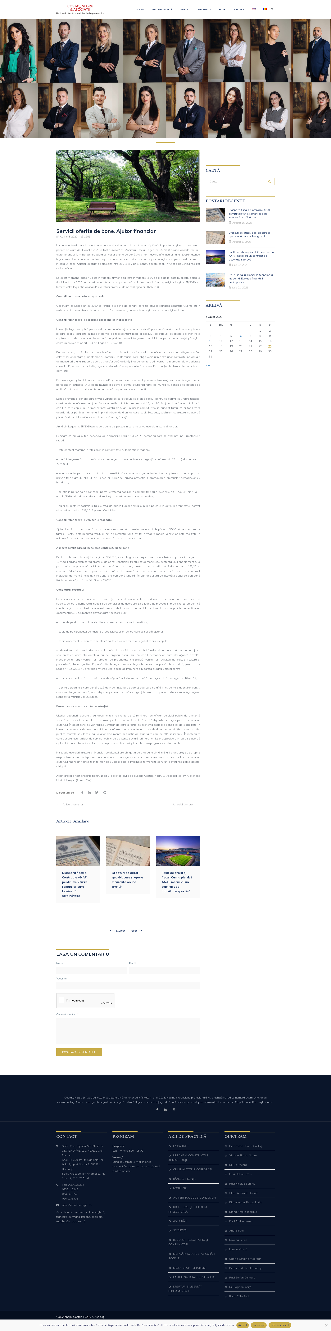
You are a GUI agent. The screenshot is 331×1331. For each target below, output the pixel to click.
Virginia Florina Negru (243, 1155)
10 (210, 341)
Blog (222, 9)
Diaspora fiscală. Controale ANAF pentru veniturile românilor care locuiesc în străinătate (75, 884)
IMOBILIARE (180, 1188)
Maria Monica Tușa (241, 1174)
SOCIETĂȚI (180, 1230)
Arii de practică (162, 9)
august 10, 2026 (242, 222)
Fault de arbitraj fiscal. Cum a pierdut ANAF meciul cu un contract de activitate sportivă (177, 882)
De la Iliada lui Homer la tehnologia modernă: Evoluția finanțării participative (251, 278)
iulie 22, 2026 (240, 265)
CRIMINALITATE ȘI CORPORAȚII (192, 1169)
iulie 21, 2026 (240, 287)
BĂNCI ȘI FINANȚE (184, 1179)
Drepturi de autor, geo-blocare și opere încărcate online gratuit (127, 879)
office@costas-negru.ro (77, 1205)
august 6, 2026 (241, 241)
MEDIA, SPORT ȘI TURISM (189, 1267)
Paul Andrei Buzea (240, 1221)
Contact (238, 9)
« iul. (208, 365)
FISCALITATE (181, 1146)
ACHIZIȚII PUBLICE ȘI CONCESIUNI (194, 1197)
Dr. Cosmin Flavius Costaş (245, 1146)
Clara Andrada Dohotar (244, 1193)
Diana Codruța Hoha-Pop (245, 1268)
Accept (242, 1325)
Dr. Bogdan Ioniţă (240, 1287)
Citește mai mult (279, 1325)
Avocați (185, 9)
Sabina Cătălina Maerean (245, 1258)
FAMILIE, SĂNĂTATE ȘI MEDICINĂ (194, 1277)
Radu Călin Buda (239, 1296)
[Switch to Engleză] (253, 9)
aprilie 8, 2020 (68, 236)
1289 (87, 236)
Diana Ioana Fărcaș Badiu (245, 1202)
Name (61, 963)
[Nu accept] (326, 1325)
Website (61, 978)
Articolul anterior (69, 804)
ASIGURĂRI (180, 1221)
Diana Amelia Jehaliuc (243, 1212)
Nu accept (259, 1325)
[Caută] (269, 181)
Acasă (140, 9)
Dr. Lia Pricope (238, 1165)
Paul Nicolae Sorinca (242, 1183)
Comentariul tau (67, 1014)
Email (134, 963)
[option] (78, 869)
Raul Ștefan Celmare (242, 1277)
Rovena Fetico (238, 1240)
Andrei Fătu (236, 1230)
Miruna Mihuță (238, 1249)
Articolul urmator (186, 804)
